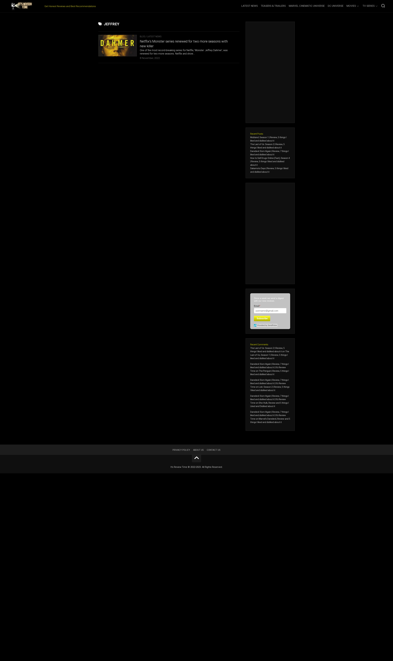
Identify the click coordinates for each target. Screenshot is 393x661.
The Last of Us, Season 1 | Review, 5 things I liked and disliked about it (269, 355)
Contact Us (213, 450)
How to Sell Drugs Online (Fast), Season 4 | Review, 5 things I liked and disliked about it (270, 161)
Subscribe (262, 318)
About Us (198, 450)
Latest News (249, 5)
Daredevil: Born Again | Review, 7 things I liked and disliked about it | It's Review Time (269, 367)
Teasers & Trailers (273, 5)
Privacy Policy (181, 450)
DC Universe (335, 5)
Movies (351, 5)
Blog (142, 36)
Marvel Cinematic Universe (307, 5)
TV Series (369, 5)
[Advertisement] (270, 72)
